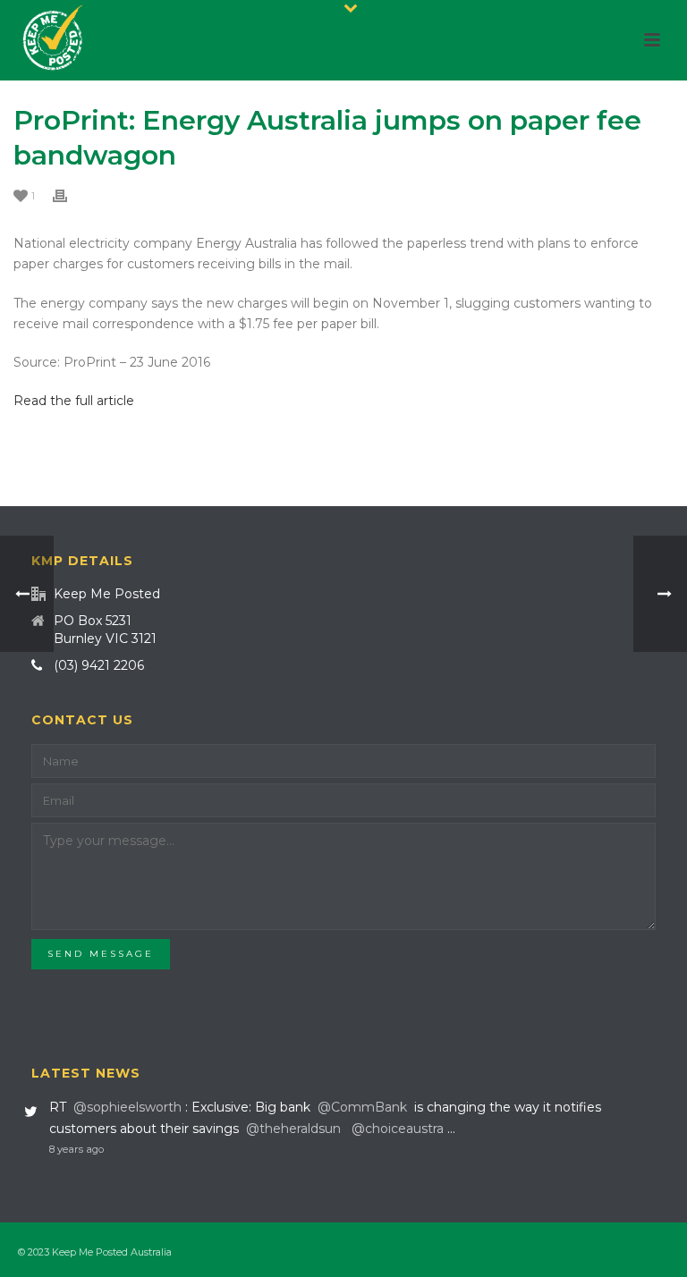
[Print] (69, 195)
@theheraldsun (293, 1129)
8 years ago (76, 1149)
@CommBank (362, 1107)
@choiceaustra (398, 1129)
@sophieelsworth (127, 1107)
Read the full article (73, 401)
